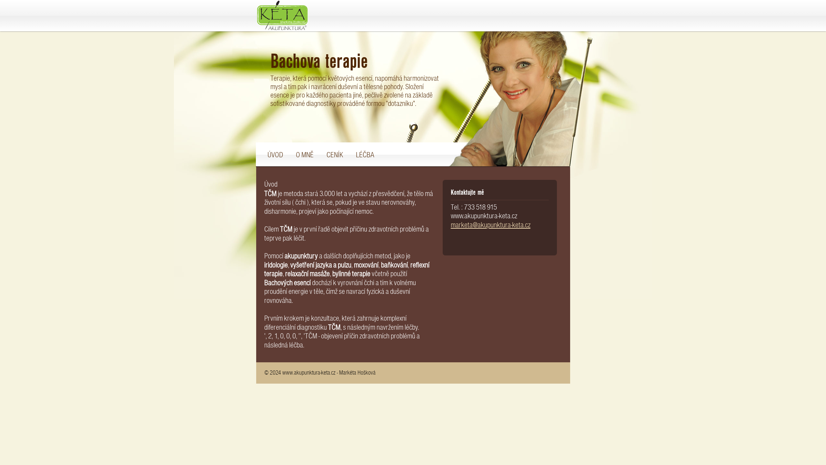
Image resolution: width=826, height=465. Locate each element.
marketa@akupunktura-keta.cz (490, 225)
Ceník (335, 154)
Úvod (275, 154)
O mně (305, 154)
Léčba (365, 154)
